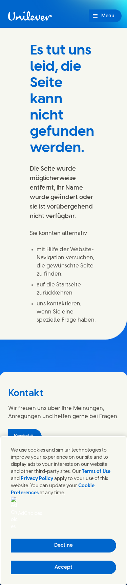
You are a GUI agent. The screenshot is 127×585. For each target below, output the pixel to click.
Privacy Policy (37, 478)
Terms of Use (96, 471)
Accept (63, 567)
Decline (63, 545)
